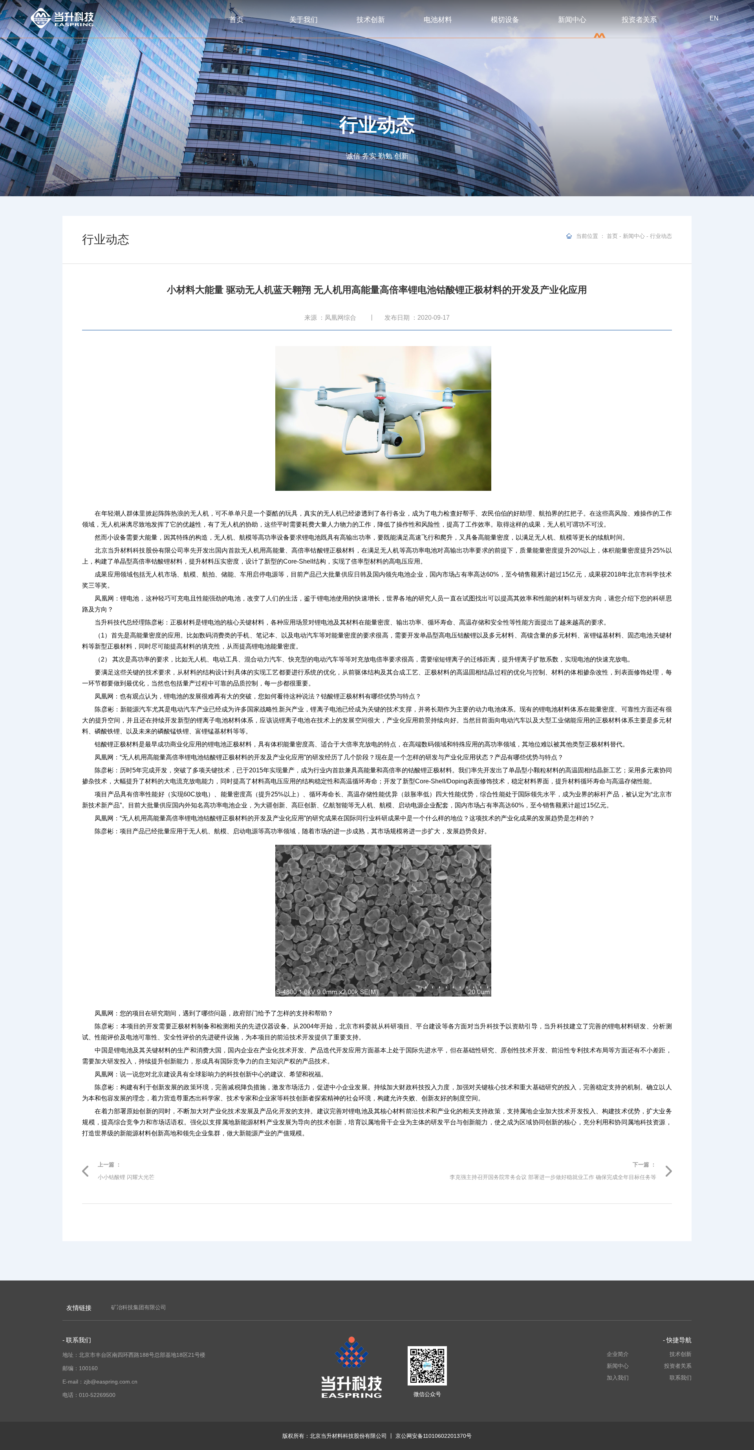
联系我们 (681, 1377)
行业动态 (661, 236)
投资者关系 (639, 20)
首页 (236, 20)
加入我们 (617, 1377)
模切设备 (505, 20)
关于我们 (303, 20)
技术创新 (371, 20)
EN (714, 18)
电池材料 (438, 20)
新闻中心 (572, 20)
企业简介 (617, 1354)
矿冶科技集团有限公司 (138, 1307)
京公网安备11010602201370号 (433, 1436)
